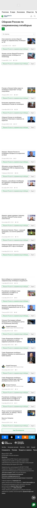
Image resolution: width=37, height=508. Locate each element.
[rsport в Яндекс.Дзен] (11, 437)
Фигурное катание (13, 447)
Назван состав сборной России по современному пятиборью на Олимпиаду (13, 55)
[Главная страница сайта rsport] (10, 16)
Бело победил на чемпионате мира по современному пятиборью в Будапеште (14, 279)
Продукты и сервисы (25, 450)
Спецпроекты (6, 450)
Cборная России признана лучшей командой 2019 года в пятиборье (13, 245)
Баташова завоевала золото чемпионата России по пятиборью (13, 103)
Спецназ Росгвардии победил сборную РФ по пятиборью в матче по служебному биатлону (13, 321)
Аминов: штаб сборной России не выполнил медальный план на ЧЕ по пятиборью (13, 307)
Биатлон (22, 447)
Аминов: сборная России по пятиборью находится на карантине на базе (13, 153)
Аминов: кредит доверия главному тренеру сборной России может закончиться (13, 217)
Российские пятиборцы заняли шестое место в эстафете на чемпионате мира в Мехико (12, 398)
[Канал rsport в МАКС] (5, 437)
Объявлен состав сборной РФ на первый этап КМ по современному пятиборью (13, 168)
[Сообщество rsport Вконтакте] (18, 437)
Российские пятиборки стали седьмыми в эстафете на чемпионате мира (11, 292)
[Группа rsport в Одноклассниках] (25, 437)
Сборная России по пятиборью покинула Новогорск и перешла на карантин (13, 119)
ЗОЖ (28, 447)
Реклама (14, 450)
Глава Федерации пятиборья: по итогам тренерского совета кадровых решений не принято (12, 340)
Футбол (4, 447)
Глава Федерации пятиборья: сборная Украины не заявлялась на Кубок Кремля (13, 354)
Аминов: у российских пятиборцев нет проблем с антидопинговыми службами (13, 182)
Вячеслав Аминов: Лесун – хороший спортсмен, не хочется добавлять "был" (13, 231)
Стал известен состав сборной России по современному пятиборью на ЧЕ (14, 40)
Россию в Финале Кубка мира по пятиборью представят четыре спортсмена (12, 89)
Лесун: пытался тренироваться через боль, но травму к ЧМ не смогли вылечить (12, 412)
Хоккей (33, 447)
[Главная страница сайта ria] (2, 16)
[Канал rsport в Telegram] (32, 437)
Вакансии (4, 457)
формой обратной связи (18, 486)
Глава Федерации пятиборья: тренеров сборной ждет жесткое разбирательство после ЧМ (12, 379)
